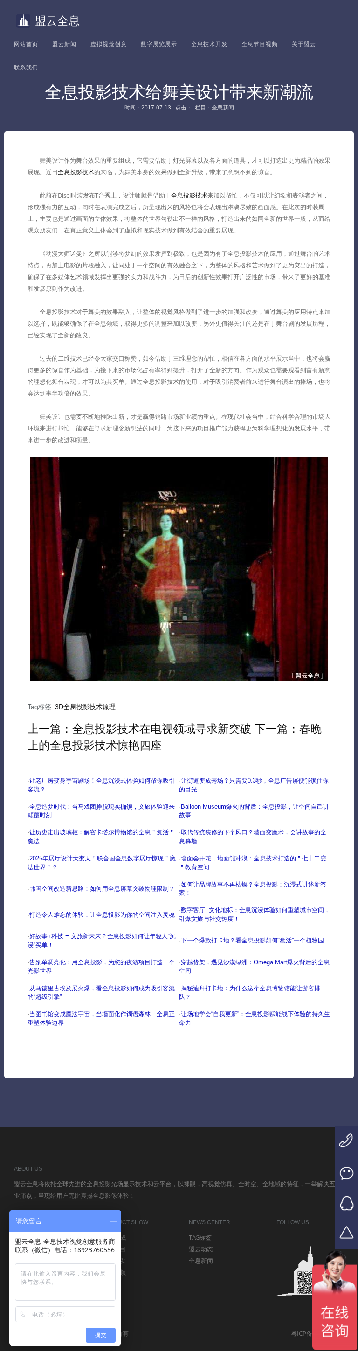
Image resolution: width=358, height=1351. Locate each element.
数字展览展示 (159, 44)
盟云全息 (57, 20)
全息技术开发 (209, 44)
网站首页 (26, 44)
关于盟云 (304, 44)
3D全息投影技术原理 (85, 706)
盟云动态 (201, 1249)
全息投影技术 (76, 172)
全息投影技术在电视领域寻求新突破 (161, 729)
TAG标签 (200, 1237)
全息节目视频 (259, 44)
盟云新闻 (64, 44)
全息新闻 (201, 1260)
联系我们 (26, 67)
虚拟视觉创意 (108, 44)
